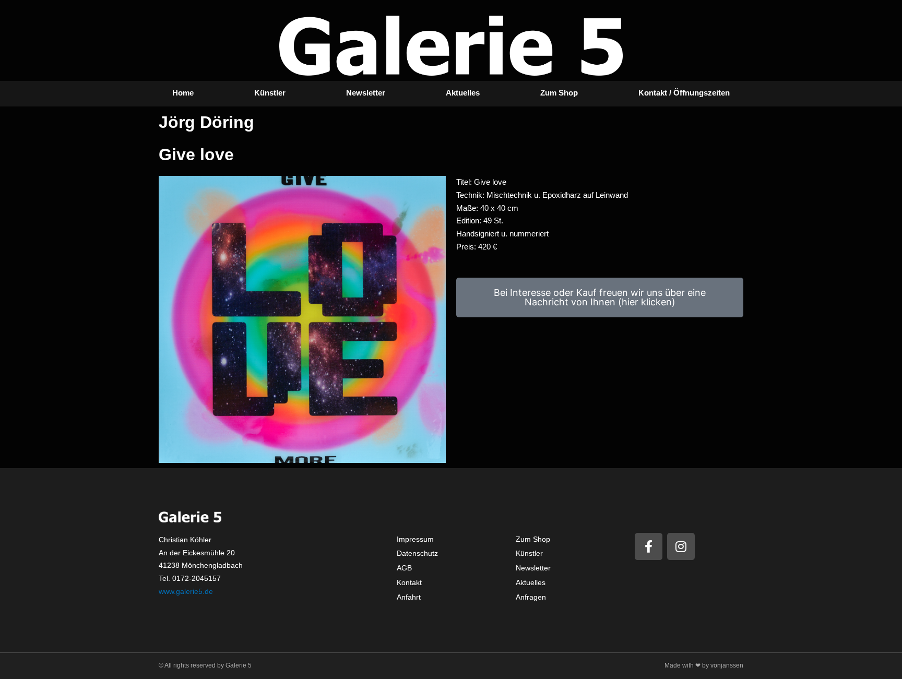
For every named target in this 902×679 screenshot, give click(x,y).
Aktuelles (463, 92)
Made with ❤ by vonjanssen (703, 665)
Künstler (270, 92)
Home (183, 92)
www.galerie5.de (186, 591)
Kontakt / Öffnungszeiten (684, 92)
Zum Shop (559, 92)
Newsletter (365, 92)
